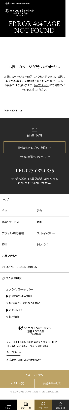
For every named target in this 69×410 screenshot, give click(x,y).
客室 (5, 211)
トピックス (42, 244)
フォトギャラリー (46, 233)
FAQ (4, 244)
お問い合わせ (10, 256)
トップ (5, 199)
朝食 (39, 211)
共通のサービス (52, 383)
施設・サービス (10, 222)
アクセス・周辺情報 (13, 233)
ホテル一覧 (17, 383)
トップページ (41, 85)
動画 (39, 222)
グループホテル (34, 375)
